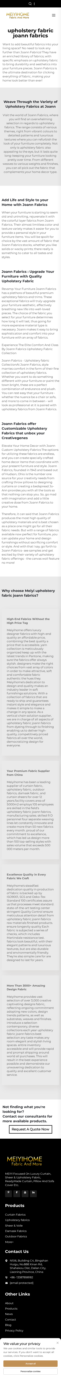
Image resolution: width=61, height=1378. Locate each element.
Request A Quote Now (30, 1129)
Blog (8, 1325)
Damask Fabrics (16, 1231)
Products (11, 1308)
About (9, 1303)
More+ (9, 1242)
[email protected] (21, 1283)
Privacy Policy (14, 1330)
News (9, 1314)
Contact (10, 1319)
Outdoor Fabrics (16, 1236)
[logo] (17, 15)
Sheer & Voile (14, 1225)
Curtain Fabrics (15, 1214)
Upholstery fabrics (17, 1220)
